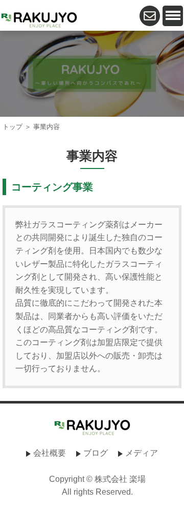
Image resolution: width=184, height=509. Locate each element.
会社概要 (49, 453)
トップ (12, 127)
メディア (141, 453)
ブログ (95, 453)
